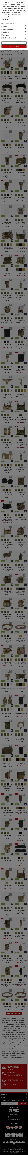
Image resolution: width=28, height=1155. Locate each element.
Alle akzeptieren (14, 46)
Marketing (6, 32)
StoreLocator (6, 35)
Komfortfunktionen (8, 29)
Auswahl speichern (14, 43)
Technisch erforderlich (9, 23)
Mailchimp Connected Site (10, 38)
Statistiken (6, 26)
